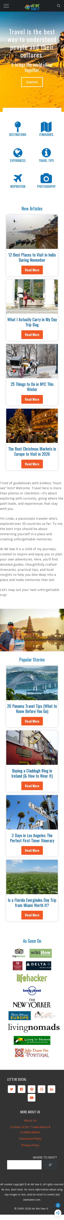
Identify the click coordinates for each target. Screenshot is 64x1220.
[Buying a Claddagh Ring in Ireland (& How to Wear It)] (32, 762)
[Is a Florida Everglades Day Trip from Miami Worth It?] (32, 891)
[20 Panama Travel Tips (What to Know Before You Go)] (32, 697)
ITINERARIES (46, 134)
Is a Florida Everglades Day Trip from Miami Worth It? (32, 902)
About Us (30, 1120)
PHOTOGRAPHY (46, 186)
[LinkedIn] (51, 1089)
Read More (32, 270)
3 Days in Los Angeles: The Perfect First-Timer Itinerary (32, 838)
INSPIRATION (17, 186)
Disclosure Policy (30, 1139)
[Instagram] (41, 1089)
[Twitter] (11, 1089)
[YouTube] (31, 1098)
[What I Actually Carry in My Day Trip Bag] (32, 311)
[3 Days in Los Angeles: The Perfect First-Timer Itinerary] (32, 827)
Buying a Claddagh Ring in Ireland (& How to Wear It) (32, 773)
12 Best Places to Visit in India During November (32, 257)
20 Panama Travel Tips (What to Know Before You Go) (32, 708)
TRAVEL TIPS (46, 160)
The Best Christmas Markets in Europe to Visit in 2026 (32, 451)
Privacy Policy (30, 1145)
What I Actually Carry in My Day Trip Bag (32, 322)
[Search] (50, 1164)
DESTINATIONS (17, 134)
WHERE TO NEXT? (45, 1157)
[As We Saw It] (32, 8)
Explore (32, 82)
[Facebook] (21, 1089)
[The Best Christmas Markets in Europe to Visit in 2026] (32, 440)
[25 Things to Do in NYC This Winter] (32, 375)
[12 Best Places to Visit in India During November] (32, 246)
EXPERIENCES (18, 160)
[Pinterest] (31, 1089)
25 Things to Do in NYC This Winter (32, 386)
